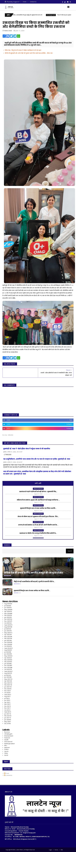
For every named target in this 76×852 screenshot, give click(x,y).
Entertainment (8, 736)
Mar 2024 (8, 660)
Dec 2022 (7, 689)
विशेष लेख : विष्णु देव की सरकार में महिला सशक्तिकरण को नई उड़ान (23, 50)
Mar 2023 (8, 683)
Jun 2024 (8, 654)
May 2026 (8, 609)
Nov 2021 (7, 708)
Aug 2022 (7, 696)
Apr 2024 (8, 658)
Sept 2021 (7, 712)
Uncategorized (20, 15)
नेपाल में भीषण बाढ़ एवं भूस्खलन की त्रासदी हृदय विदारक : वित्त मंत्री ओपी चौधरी (45, 15)
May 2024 (8, 656)
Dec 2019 (7, 723)
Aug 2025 (8, 627)
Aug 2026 (8, 604)
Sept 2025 (8, 625)
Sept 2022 (7, 694)
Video (6, 753)
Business (7, 732)
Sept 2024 (8, 648)
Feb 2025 (8, 638)
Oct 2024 (8, 646)
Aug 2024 (8, 650)
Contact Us (33, 2)
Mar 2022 (7, 704)
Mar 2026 (8, 613)
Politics (6, 749)
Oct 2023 (8, 669)
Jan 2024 (8, 663)
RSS (62, 850)
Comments (8, 775)
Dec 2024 (8, 642)
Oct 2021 (7, 710)
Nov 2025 (8, 621)
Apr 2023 (8, 681)
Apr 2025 (8, 634)
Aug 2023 (8, 673)
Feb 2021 (7, 716)
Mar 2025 (8, 636)
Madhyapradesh (9, 743)
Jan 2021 (7, 718)
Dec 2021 (7, 706)
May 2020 (7, 721)
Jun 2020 (7, 719)
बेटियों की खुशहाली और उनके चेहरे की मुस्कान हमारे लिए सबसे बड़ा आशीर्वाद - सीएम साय (28, 53)
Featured (7, 738)
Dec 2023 (8, 665)
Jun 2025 (8, 631)
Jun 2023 (8, 677)
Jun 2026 (8, 607)
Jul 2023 (7, 675)
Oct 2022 (7, 692)
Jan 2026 (8, 617)
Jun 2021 (7, 714)
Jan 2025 (8, 640)
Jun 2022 (7, 700)
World (6, 755)
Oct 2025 (8, 623)
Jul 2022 (7, 698)
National (7, 747)
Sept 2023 (8, 671)
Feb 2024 (8, 662)
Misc (5, 745)
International (8, 741)
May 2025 (8, 633)
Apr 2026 (8, 611)
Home (24, 2)
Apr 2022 (7, 702)
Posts (7, 773)
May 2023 (8, 679)
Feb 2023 (8, 685)
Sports (6, 751)
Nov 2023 (8, 667)
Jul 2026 (7, 606)
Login (50, 850)
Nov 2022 (7, 691)
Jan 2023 (8, 687)
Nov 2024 (8, 644)
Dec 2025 (8, 619)
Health (6, 740)
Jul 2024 (7, 652)
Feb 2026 (8, 615)
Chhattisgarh (8, 734)
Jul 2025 (7, 629)
